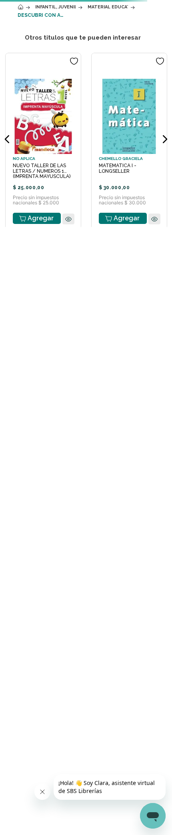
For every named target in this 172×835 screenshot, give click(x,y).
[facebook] (94, 368)
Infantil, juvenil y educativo (55, 71)
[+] (75, 241)
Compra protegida (117, 337)
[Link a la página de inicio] (20, 72)
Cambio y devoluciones (55, 337)
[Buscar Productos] (146, 53)
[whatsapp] (103, 368)
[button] (86, 288)
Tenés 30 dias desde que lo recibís (55, 344)
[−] (32, 241)
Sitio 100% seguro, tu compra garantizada (117, 344)
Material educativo (108, 71)
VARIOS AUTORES (49, 106)
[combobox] (86, 53)
